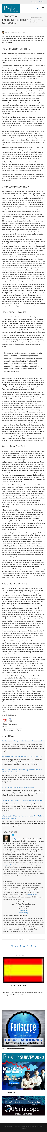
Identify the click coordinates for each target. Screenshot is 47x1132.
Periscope (34, 2)
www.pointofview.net (9, 865)
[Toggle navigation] (43, 8)
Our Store (41, 2)
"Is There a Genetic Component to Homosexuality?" (18, 787)
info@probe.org (23, 910)
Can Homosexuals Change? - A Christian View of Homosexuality (22, 741)
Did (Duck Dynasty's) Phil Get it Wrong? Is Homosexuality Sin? (22, 756)
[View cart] (37, 7)
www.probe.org (32, 894)
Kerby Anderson (10, 831)
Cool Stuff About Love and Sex (14, 985)
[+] (23, 970)
